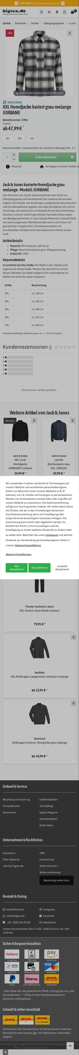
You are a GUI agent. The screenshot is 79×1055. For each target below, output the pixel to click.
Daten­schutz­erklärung (28, 545)
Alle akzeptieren (17, 567)
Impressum (51, 534)
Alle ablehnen (39, 567)
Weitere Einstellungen (18, 554)
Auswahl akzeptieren (62, 567)
